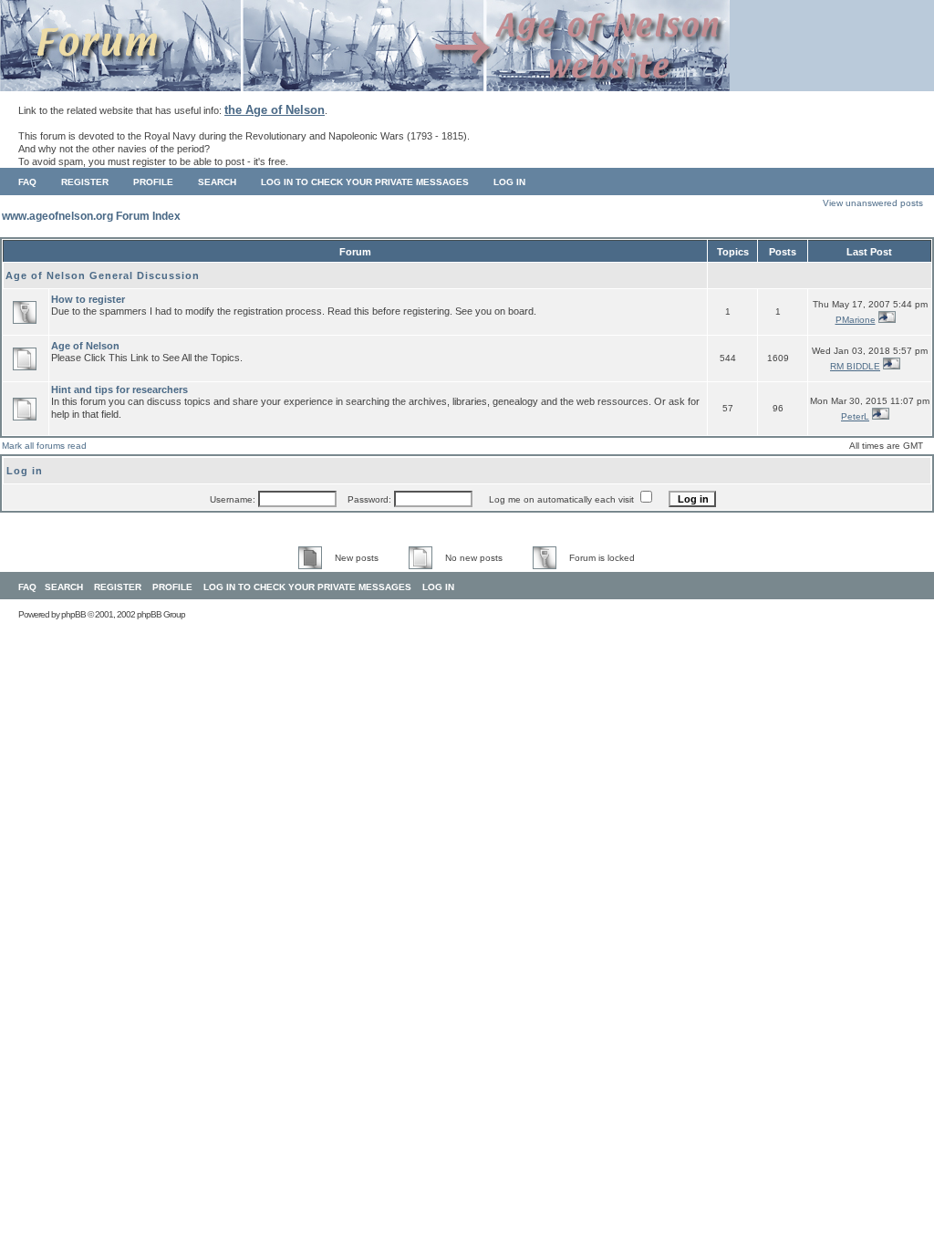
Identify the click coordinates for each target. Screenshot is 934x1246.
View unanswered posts (873, 203)
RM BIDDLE (855, 366)
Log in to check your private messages (365, 182)
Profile (153, 182)
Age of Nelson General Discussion (102, 275)
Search (217, 182)
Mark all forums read (44, 446)
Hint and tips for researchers (119, 389)
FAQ (27, 182)
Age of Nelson (85, 345)
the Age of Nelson (274, 110)
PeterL (855, 416)
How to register (88, 299)
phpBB (73, 614)
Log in (509, 182)
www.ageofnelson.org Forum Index (91, 216)
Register (85, 182)
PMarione (855, 320)
